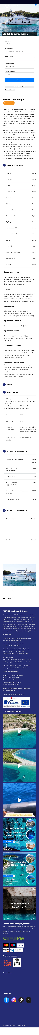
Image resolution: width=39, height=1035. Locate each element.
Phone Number (9, 56)
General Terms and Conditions (13, 675)
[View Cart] (35, 6)
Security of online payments (12, 682)
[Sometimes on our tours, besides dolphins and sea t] (19, 800)
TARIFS (9, 385)
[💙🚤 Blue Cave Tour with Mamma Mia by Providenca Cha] (19, 834)
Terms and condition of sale (12, 680)
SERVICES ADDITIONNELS (17, 451)
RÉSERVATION (12, 392)
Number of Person (10, 71)
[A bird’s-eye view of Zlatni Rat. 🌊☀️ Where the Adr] (19, 765)
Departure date (9, 64)
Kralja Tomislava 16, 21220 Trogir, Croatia (16, 649)
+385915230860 (19, 651)
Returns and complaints (11, 684)
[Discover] (6, 952)
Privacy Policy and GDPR (11, 677)
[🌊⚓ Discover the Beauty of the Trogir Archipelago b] (19, 869)
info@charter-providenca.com (18, 653)
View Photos (11, 30)
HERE (22, 694)
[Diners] (16, 952)
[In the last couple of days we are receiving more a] (19, 903)
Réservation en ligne (19, 86)
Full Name (8, 41)
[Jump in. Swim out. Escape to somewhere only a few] (19, 731)
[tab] (19, 165)
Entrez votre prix (9, 89)
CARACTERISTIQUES (15, 165)
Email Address (9, 48)
